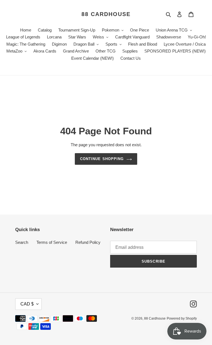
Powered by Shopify (182, 318)
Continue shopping (102, 159)
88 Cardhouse (106, 14)
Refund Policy (87, 242)
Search (21, 242)
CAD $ (27, 304)
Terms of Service (51, 242)
